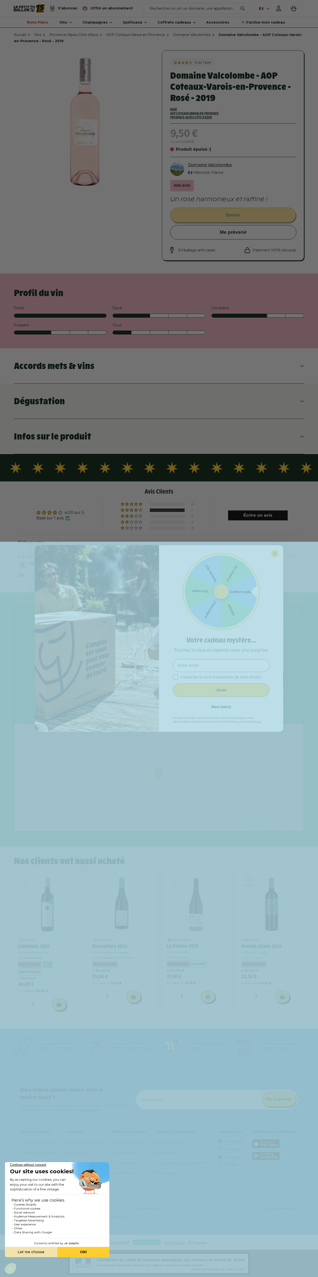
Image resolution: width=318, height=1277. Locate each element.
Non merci (221, 707)
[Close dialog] (275, 553)
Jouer (221, 690)
